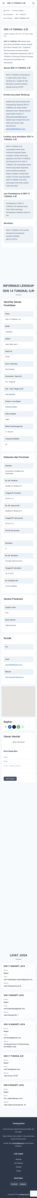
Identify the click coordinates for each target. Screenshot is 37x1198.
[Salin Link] (23, 727)
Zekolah (18, 1167)
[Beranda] (33, 3)
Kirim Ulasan (10, 779)
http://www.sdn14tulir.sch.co (16, 117)
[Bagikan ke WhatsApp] (18, 727)
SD (5, 47)
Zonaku (18, 1171)
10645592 (8, 332)
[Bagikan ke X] (14, 727)
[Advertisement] (18, 264)
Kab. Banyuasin (10, 394)
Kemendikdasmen (18, 1143)
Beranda (18, 1159)
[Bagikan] (5, 727)
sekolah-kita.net (24, 1194)
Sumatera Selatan (11, 407)
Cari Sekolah (18, 1163)
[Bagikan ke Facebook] (10, 727)
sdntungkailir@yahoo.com (15, 129)
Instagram (23, 1184)
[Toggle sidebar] (4, 3)
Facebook (14, 1184)
